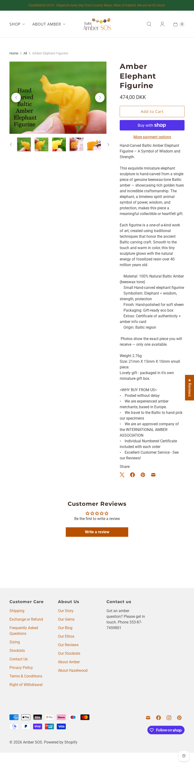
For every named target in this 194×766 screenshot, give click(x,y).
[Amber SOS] (97, 24)
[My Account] (162, 24)
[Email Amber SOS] (148, 717)
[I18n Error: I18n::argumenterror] (41, 144)
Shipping (16, 611)
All (25, 53)
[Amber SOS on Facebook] (158, 717)
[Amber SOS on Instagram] (169, 717)
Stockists (17, 650)
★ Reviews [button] (189, 388)
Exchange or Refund (26, 619)
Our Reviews (68, 645)
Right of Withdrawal (26, 684)
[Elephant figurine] (57, 98)
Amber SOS (32, 742)
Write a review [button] (97, 532)
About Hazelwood (73, 670)
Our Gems (66, 619)
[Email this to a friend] (153, 475)
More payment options (152, 137)
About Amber (69, 662)
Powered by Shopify (60, 742)
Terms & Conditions (25, 676)
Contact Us (18, 659)
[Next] (100, 97)
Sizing (14, 642)
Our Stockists (69, 653)
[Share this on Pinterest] (143, 475)
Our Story (66, 611)
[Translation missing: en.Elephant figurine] (24, 144)
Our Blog (65, 628)
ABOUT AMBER (46, 24)
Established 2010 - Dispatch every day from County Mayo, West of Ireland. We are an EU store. (97, 5)
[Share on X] (123, 475)
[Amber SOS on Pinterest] (179, 717)
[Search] (149, 24)
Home (13, 53)
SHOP (15, 24)
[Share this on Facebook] (132, 475)
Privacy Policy (21, 667)
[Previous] (16, 97)
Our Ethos (66, 636)
